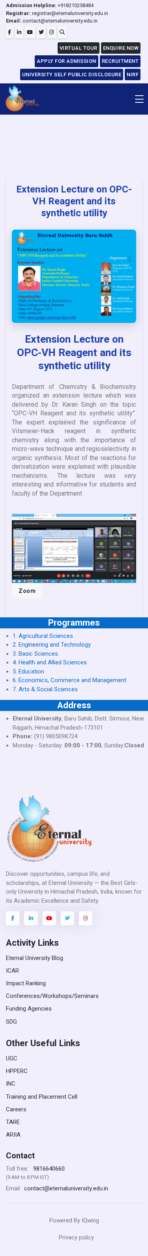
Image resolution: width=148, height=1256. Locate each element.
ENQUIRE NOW (121, 48)
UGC (11, 1058)
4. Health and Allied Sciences (50, 662)
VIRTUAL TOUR (78, 48)
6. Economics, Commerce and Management (69, 680)
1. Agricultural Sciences (43, 635)
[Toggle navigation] (139, 99)
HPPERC (17, 1071)
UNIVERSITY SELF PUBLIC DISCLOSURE (72, 74)
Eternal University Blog (34, 958)
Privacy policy (76, 1237)
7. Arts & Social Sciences (45, 689)
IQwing (90, 1220)
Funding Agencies (29, 1008)
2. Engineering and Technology (52, 644)
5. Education (28, 671)
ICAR (12, 970)
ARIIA (13, 1134)
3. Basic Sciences (35, 653)
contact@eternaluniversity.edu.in (51, 21)
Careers (16, 1109)
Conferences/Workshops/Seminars (52, 996)
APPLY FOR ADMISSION (66, 61)
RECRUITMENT (120, 61)
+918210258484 (50, 5)
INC (10, 1083)
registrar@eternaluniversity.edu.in (57, 13)
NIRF (133, 74)
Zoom (27, 590)
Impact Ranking (26, 983)
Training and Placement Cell (41, 1096)
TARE (13, 1122)
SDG (11, 1021)
